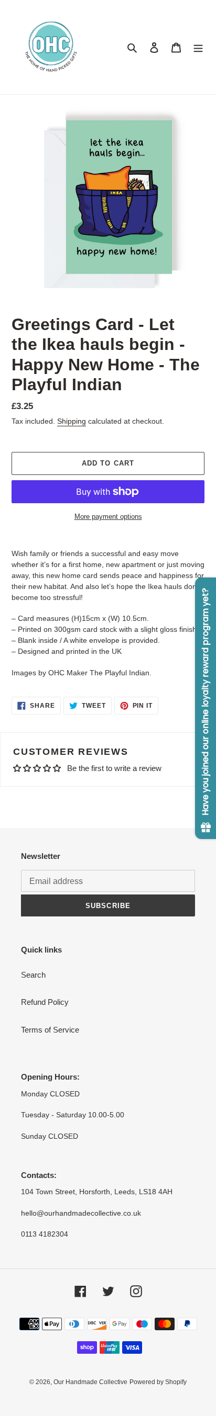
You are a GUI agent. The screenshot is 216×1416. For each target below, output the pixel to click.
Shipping (71, 421)
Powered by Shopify (158, 1382)
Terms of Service (50, 1029)
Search (33, 974)
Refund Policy (45, 1002)
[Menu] (198, 47)
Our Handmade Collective (90, 1382)
